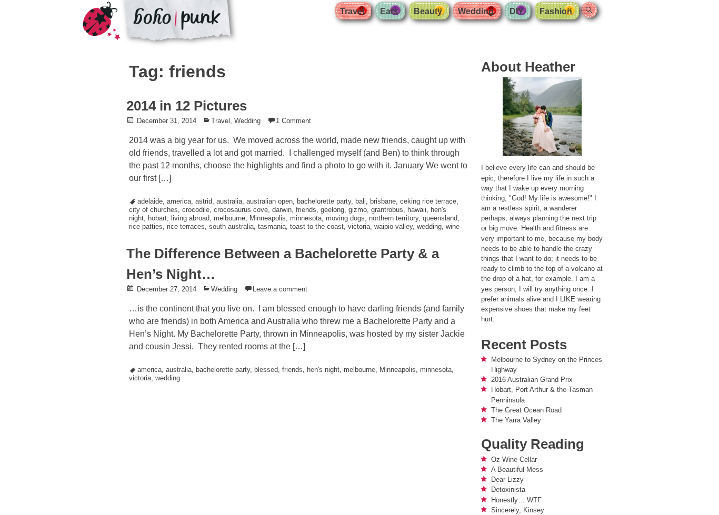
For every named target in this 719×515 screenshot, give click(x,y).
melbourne (229, 218)
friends (306, 210)
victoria (359, 226)
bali (360, 201)
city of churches (153, 210)
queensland (440, 218)
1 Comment (293, 121)
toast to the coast (317, 226)
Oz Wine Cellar (514, 459)
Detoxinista (508, 489)
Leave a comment (280, 289)
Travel (352, 11)
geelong (332, 210)
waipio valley (393, 226)
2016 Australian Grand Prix (532, 379)
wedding (429, 226)
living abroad (190, 218)
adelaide (150, 201)
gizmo (357, 210)
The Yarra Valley (516, 420)
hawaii (416, 210)
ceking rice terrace (428, 201)
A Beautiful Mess (517, 469)
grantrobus (387, 210)
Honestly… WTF (516, 500)
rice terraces (186, 226)
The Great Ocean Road (526, 410)
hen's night (323, 369)
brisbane (383, 201)
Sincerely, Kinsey (517, 510)
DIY (517, 11)
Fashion (556, 11)
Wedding (476, 11)
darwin (282, 210)
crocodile (195, 210)
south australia (231, 226)
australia (229, 201)
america (179, 201)
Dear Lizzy (507, 479)
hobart (157, 218)
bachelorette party (324, 201)
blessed (266, 369)
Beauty (428, 11)
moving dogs (345, 218)
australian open (269, 201)
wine (453, 226)
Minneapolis (267, 218)
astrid (203, 201)
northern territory (393, 218)
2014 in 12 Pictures (186, 105)
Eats (389, 11)
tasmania (272, 226)
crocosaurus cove (241, 210)
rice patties (146, 226)
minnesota (306, 218)
